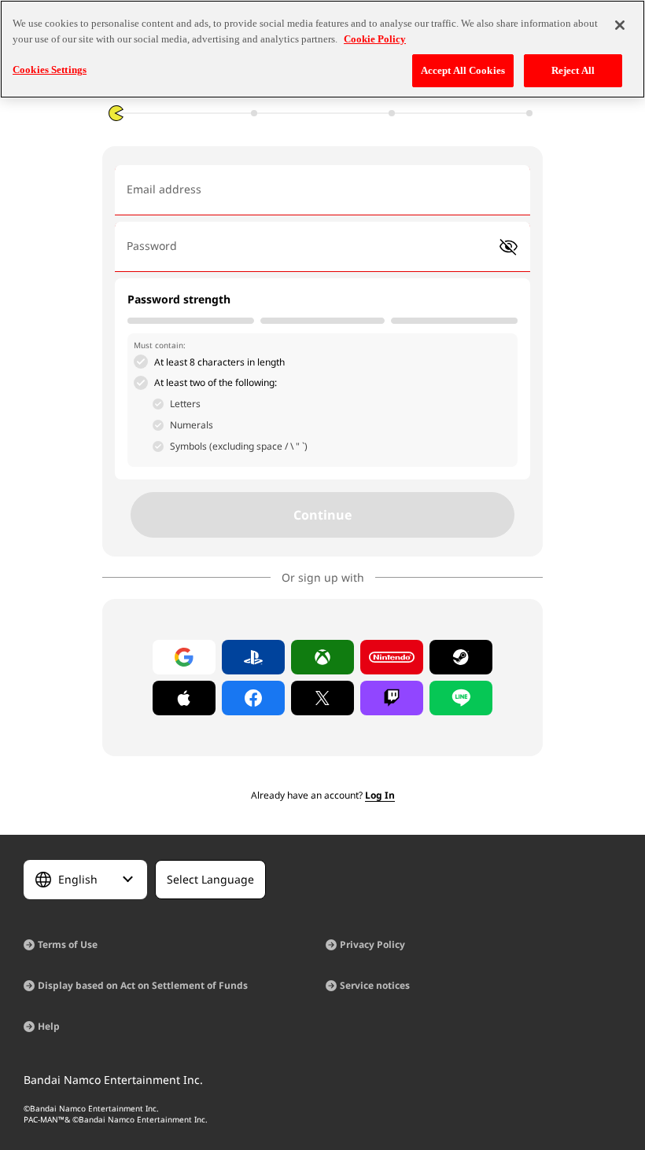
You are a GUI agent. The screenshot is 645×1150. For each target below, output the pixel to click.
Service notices (375, 985)
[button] (508, 247)
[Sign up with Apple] (184, 698)
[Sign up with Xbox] (322, 657)
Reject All (573, 70)
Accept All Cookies (463, 70)
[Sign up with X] (322, 698)
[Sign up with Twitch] (391, 698)
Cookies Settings (50, 69)
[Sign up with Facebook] (253, 698)
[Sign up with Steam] (460, 657)
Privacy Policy (372, 944)
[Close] (620, 25)
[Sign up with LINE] (460, 698)
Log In (380, 795)
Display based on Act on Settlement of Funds (143, 985)
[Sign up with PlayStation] (253, 657)
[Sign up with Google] (184, 657)
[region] (322, 49)
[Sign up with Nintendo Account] (391, 657)
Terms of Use (68, 944)
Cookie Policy (375, 39)
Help (49, 1026)
